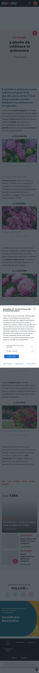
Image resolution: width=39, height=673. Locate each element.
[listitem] (19, 346)
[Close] (35, 309)
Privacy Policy (31, 364)
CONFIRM (11, 356)
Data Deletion (7, 364)
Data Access (19, 364)
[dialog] (19, 336)
